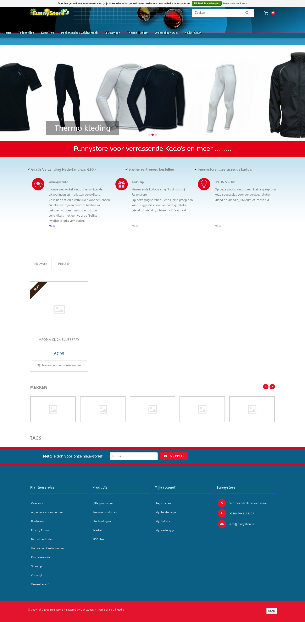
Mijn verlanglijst (166, 530)
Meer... (53, 226)
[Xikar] (252, 409)
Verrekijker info (40, 584)
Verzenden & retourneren (47, 548)
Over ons (37, 503)
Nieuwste (40, 264)
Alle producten (103, 503)
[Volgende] (272, 386)
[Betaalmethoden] (271, 611)
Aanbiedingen (102, 521)
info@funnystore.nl (242, 524)
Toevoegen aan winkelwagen (61, 365)
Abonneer (177, 456)
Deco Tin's (47, 33)
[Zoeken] (247, 13)
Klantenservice (40, 557)
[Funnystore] (71, 14)
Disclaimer (37, 521)
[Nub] (53, 409)
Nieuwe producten (105, 512)
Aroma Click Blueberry (59, 340)
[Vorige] (265, 386)
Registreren (163, 503)
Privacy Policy (40, 530)
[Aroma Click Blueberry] (59, 309)
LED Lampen (112, 33)
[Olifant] (103, 409)
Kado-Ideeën (193, 33)
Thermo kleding (137, 33)
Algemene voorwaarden (47, 512)
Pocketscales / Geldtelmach (79, 33)
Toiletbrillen (26, 33)
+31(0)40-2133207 (241, 513)
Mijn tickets (163, 521)
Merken (97, 530)
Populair (64, 264)
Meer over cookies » (235, 3)
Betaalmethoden (42, 539)
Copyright (37, 575)
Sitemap (36, 566)
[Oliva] (152, 409)
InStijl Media (116, 609)
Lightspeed (87, 609)
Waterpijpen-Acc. (166, 33)
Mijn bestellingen (166, 512)
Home (7, 33)
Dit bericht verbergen (206, 3)
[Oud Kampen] (202, 409)
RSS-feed (99, 539)
